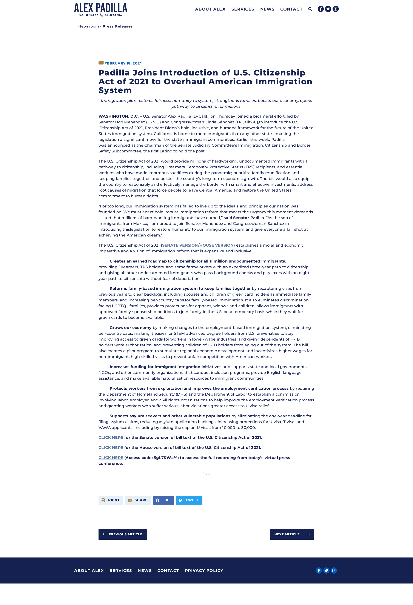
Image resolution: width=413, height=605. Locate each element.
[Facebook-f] (321, 9)
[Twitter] (328, 9)
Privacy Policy (204, 570)
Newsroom (88, 26)
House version (216, 245)
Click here (111, 437)
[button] (310, 9)
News (267, 9)
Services (242, 9)
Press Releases (118, 26)
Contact (291, 9)
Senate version (180, 245)
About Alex (210, 9)
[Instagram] (336, 9)
